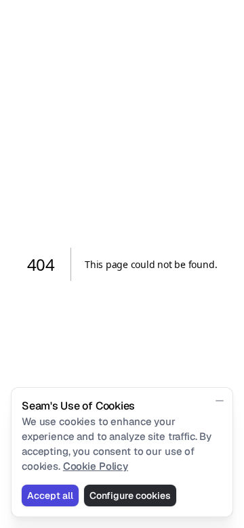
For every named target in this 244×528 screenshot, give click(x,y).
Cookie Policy (95, 466)
